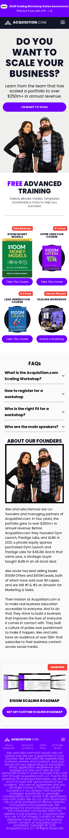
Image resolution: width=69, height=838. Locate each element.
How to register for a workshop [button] (24, 393)
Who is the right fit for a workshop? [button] (27, 411)
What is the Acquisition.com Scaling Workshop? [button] (31, 375)
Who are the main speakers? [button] (31, 426)
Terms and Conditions (27, 747)
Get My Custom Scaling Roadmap (34, 712)
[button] (57, 22)
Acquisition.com (18, 518)
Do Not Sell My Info (57, 747)
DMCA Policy (43, 747)
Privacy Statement (9, 747)
